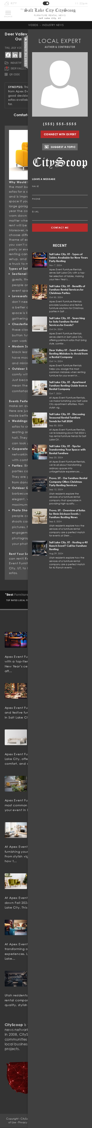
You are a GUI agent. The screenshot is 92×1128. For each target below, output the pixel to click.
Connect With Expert (60, 134)
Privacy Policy (26, 1122)
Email (35, 211)
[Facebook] (8, 55)
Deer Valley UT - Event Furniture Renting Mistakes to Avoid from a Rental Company (68, 354)
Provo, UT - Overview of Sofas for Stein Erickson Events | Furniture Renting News (67, 514)
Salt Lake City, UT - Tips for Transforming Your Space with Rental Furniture (67, 450)
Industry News (53, 25)
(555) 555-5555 (60, 124)
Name (35, 186)
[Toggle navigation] (8, 13)
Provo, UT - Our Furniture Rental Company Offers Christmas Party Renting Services (68, 481)
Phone (36, 199)
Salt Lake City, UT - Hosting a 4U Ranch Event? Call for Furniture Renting (68, 546)
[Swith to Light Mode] (46, 3)
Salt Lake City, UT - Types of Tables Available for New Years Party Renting (68, 258)
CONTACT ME (60, 227)
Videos (33, 25)
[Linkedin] (15, 55)
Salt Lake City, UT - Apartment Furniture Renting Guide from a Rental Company (68, 386)
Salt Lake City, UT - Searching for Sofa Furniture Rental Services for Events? (67, 322)
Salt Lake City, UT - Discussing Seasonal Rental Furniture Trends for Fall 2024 (67, 418)
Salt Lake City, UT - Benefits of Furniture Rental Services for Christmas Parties (67, 290)
